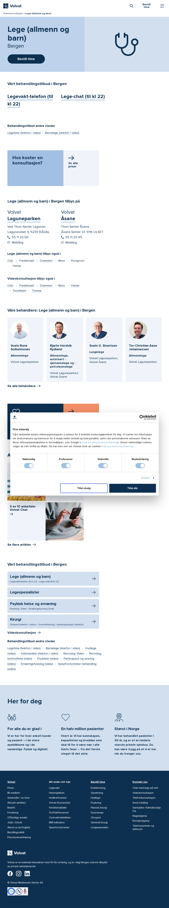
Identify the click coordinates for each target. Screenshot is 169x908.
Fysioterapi (97, 812)
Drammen (46, 260)
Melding (17, 243)
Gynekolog (97, 792)
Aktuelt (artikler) (16, 802)
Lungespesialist (99, 827)
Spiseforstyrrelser (59, 827)
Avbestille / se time (18, 797)
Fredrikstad (26, 285)
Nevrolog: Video (73, 653)
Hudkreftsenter (58, 797)
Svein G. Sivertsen (103, 346)
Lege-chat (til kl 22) (83, 96)
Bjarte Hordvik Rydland (61, 347)
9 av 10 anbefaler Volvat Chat (23, 508)
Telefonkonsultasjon (144, 797)
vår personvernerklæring (118, 446)
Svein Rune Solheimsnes (20, 347)
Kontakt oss (140, 782)
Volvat (11, 782)
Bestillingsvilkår (16, 832)
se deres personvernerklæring (99, 442)
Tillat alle (132, 488)
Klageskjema (140, 816)
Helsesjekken (56, 792)
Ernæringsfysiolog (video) (37, 664)
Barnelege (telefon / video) (62, 133)
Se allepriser (73, 164)
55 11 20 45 (73, 237)
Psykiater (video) (47, 658)
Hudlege (95, 797)
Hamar (75, 285)
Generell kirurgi (99, 822)
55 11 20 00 (20, 237)
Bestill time (98, 782)
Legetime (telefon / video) (24, 133)
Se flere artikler (19, 545)
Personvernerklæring (19, 837)
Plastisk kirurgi (99, 807)
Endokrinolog (98, 788)
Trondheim (19, 290)
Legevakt (54, 788)
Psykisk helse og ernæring (33, 605)
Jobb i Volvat (14, 822)
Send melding (140, 802)
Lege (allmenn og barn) (34, 578)
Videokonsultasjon (13, 13)
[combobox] (131, 5)
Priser (10, 788)
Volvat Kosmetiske (59, 802)
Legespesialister (24, 592)
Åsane (68, 219)
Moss (61, 285)
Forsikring (12, 812)
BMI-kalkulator (57, 822)
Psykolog (96, 802)
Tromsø (36, 290)
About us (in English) (18, 827)
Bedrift (11, 807)
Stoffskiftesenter (59, 812)
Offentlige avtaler (17, 817)
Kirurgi (47, 621)
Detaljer (145, 477)
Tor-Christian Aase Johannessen (143, 347)
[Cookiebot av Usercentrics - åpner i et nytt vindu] (141, 417)
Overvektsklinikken (60, 817)
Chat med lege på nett (145, 788)
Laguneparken (23, 219)
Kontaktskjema (141, 820)
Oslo (10, 260)
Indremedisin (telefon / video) (39, 653)
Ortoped (96, 817)
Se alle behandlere (21, 386)
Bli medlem (13, 792)
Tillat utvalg (84, 488)
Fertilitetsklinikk (58, 807)
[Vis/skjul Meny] (162, 5)
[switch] (66, 465)
